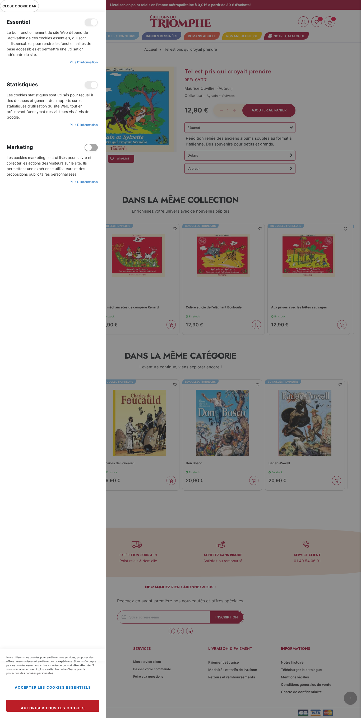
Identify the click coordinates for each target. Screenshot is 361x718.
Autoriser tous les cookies (53, 708)
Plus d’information (84, 62)
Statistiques (91, 85)
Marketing (91, 147)
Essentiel (91, 22)
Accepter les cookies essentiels (53, 687)
